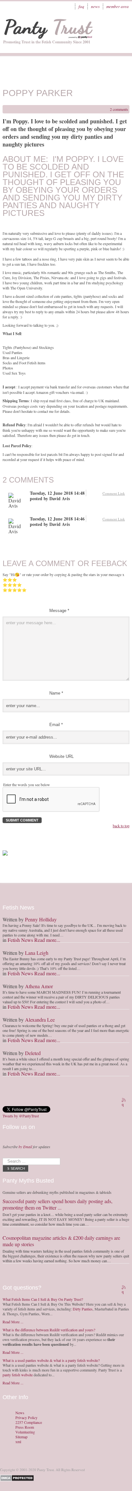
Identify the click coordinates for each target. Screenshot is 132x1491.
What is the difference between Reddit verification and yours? (49, 1329)
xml (18, 1441)
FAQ (81, 6)
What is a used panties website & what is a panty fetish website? (51, 1360)
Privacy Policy (26, 1417)
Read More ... (13, 1321)
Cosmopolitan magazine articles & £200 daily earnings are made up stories (61, 1240)
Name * (56, 693)
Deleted (33, 1053)
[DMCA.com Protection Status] (18, 1477)
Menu (120, 24)
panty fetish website (18, 1374)
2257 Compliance (28, 1422)
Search (18, 1168)
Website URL (61, 756)
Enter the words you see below (26, 784)
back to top (121, 825)
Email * (56, 724)
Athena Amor (39, 986)
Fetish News (20, 939)
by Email (25, 1146)
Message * (59, 610)
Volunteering (25, 1432)
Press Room (24, 1427)
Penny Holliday (41, 919)
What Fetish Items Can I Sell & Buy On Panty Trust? (43, 1299)
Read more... (47, 939)
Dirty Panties (83, 1308)
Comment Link (114, 493)
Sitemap (21, 1436)
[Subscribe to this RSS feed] (124, 1100)
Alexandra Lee (40, 1019)
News (95, 6)
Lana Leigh (36, 952)
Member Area (117, 6)
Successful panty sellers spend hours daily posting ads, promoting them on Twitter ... (57, 1204)
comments (119, 109)
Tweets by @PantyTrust (21, 1115)
